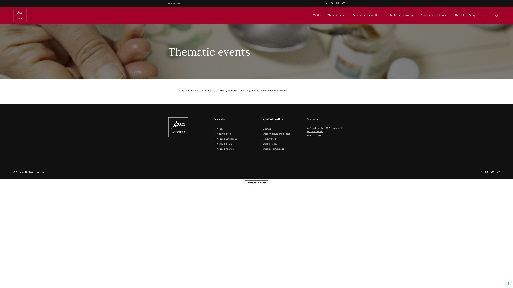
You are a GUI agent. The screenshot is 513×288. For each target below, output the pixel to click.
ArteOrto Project (225, 133)
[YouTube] (337, 3)
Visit (316, 15)
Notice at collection (256, 182)
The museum (335, 15)
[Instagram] (331, 3)
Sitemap (267, 128)
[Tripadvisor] (343, 3)
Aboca (220, 128)
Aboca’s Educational (227, 138)
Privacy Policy (270, 138)
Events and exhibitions (367, 15)
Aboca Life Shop (465, 15)
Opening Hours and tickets (276, 133)
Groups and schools (433, 15)
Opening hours (174, 3)
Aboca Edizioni (224, 144)
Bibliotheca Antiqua (402, 15)
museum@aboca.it (315, 135)
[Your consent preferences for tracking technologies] (508, 283)
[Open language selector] (496, 15)
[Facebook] (325, 3)
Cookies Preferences (273, 148)
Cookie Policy (270, 144)
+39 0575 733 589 (315, 131)
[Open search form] (485, 15)
